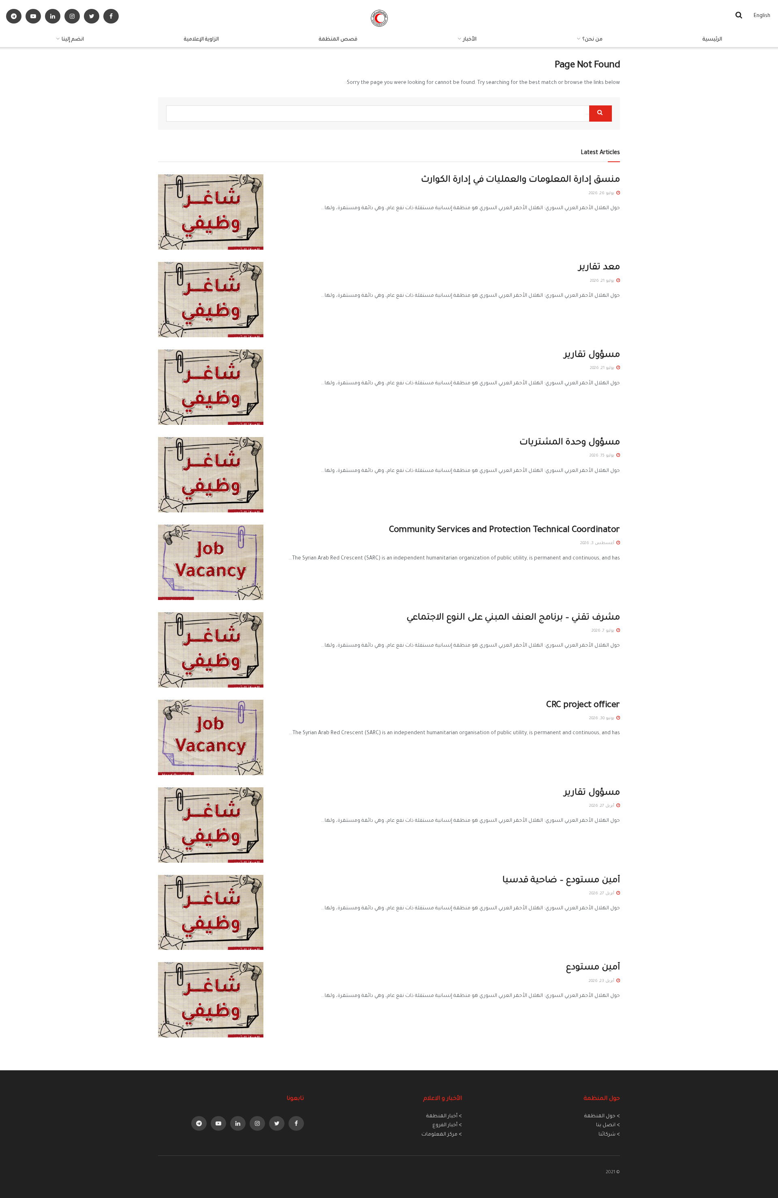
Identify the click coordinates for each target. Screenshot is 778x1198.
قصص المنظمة (338, 40)
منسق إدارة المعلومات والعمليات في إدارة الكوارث (520, 180)
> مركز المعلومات (441, 1135)
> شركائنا (609, 1135)
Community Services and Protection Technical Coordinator (504, 531)
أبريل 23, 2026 (602, 981)
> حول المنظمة (602, 1116)
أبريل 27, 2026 (602, 806)
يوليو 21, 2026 (603, 281)
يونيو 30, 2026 (602, 718)
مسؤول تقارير (592, 355)
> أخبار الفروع (447, 1125)
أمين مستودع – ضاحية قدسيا (561, 881)
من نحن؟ (592, 40)
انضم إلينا (73, 40)
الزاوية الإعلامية (201, 40)
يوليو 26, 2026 (602, 193)
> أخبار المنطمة (444, 1116)
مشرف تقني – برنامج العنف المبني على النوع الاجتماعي (513, 618)
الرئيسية (712, 40)
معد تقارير (599, 268)
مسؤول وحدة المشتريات (569, 443)
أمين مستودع (593, 968)
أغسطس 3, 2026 (598, 543)
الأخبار (470, 40)
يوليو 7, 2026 (604, 631)
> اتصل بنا (608, 1125)
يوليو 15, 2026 (603, 456)
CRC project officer (583, 706)
